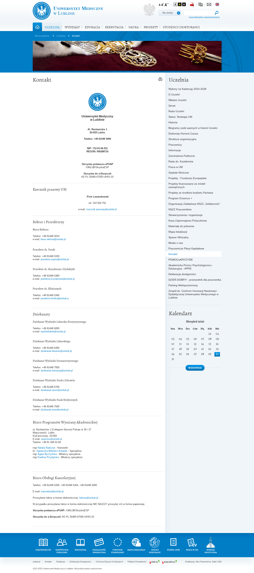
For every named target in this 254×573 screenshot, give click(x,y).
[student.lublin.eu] (169, 562)
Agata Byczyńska (47, 454)
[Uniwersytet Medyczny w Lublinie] (68, 11)
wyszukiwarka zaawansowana (204, 17)
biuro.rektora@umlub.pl (53, 239)
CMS (219, 562)
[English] (217, 4)
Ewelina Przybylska (48, 457)
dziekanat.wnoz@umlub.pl (55, 390)
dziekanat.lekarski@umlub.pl (56, 351)
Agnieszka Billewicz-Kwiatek (51, 451)
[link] (58, 278)
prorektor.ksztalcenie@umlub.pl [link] (58, 278)
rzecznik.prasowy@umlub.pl (101, 209)
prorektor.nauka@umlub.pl (55, 259)
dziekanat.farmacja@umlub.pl (57, 370)
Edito (214, 562)
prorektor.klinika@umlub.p (55, 298)
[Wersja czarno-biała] (184, 4)
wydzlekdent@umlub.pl (53, 331)
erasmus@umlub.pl (51, 439)
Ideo (198, 562)
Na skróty (168, 12)
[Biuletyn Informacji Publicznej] (192, 4)
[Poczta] (209, 4)
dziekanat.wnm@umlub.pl (54, 409)
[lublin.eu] (154, 562)
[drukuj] (160, 79)
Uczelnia (61, 36)
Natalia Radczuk (47, 447)
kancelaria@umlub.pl (52, 491)
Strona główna (42, 36)
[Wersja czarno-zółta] (179, 4)
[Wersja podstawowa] (175, 4)
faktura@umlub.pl (88, 497)
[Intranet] (200, 4)
